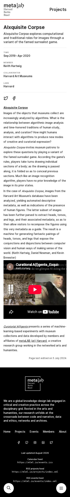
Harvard (9, 86)
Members (48, 431)
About (62, 431)
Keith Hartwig (13, 66)
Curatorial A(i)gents (16, 326)
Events (34, 431)
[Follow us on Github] (26, 443)
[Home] (19, 9)
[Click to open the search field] (9, 488)
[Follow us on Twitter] (51, 443)
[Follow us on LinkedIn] (43, 443)
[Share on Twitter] (6, 99)
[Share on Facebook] (14, 99)
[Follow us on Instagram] (35, 443)
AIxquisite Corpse (16, 107)
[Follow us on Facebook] (18, 443)
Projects (20, 431)
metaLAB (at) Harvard (33, 340)
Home (7, 431)
